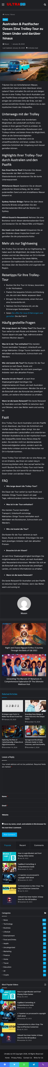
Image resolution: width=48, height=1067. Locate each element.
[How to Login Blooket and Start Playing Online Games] (9, 856)
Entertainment (9, 936)
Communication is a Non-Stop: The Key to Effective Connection (31, 887)
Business (6, 928)
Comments (39, 845)
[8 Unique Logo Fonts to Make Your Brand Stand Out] (12, 706)
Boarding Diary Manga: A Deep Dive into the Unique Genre (35, 716)
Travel (5, 963)
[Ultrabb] (16, 4)
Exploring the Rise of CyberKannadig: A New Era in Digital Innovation (12, 742)
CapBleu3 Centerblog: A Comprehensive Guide (27, 865)
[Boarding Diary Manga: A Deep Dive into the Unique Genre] (35, 706)
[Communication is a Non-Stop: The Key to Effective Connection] (9, 889)
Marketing (7, 951)
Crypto (6, 975)
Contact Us (27, 1058)
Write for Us (38, 1058)
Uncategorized (9, 947)
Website (5, 815)
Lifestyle (6, 932)
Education (7, 967)
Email (5, 806)
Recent (23, 845)
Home (6, 14)
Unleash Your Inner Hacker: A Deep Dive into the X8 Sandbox (30, 898)
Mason (6, 44)
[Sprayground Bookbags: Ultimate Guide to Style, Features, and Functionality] (35, 731)
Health (6, 943)
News (12, 14)
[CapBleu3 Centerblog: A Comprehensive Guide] (9, 867)
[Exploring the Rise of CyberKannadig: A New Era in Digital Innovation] (12, 731)
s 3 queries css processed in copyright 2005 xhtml (28, 876)
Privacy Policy (16, 1058)
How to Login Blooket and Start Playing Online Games (30, 854)
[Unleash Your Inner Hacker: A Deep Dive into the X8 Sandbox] (9, 900)
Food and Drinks (9, 940)
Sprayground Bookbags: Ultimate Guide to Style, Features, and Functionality (35, 742)
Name (5, 796)
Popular (7, 845)
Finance (6, 955)
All (4, 971)
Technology (8, 924)
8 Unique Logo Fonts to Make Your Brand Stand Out (12, 715)
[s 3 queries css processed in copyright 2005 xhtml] (9, 878)
